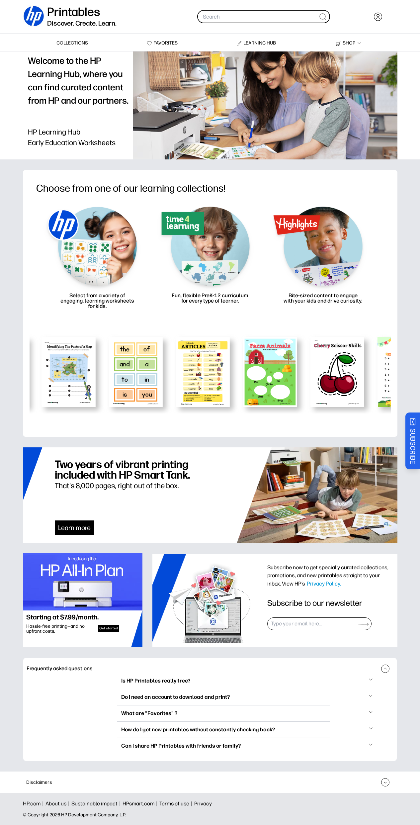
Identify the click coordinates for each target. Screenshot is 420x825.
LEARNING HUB (259, 43)
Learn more (74, 528)
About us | (58, 803)
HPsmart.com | (141, 803)
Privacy (203, 803)
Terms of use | (176, 803)
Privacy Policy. (324, 583)
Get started (108, 628)
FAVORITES (165, 43)
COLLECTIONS (72, 43)
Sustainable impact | (97, 803)
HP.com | (34, 803)
